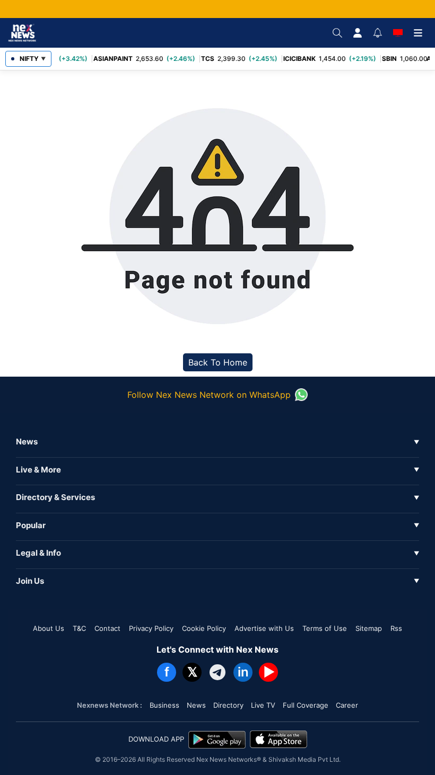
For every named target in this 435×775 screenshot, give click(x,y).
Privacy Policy (151, 628)
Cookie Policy (204, 628)
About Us (48, 628)
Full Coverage (305, 705)
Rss (396, 628)
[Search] (337, 32)
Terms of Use (324, 628)
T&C (79, 628)
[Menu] (418, 32)
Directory (228, 705)
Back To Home (217, 362)
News (196, 705)
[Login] (357, 32)
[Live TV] (397, 32)
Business (164, 705)
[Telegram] (217, 672)
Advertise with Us (264, 628)
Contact (107, 628)
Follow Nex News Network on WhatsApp (209, 394)
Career (347, 705)
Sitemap (368, 628)
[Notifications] (377, 32)
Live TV (263, 705)
